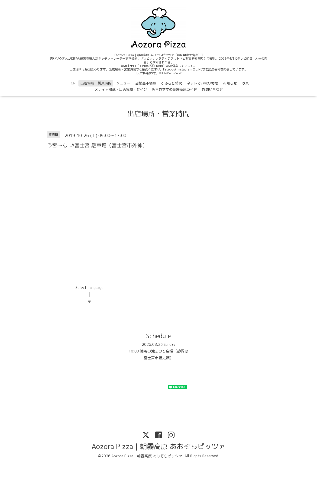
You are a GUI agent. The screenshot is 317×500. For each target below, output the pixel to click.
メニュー (123, 83)
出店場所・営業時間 (96, 83)
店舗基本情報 (145, 83)
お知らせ (230, 83)
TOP (72, 83)
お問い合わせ (212, 89)
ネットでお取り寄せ (202, 83)
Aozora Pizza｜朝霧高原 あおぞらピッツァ (158, 446)
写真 (245, 83)
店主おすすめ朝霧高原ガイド (174, 89)
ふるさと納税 (171, 83)
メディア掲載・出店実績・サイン (121, 89)
